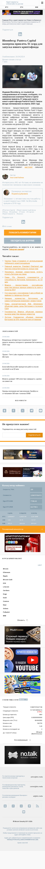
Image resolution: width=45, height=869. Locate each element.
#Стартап (30, 212)
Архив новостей (22, 843)
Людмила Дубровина (19, 194)
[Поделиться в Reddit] (31, 34)
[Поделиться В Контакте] (25, 34)
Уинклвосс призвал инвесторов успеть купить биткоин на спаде (24, 273)
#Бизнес (19, 214)
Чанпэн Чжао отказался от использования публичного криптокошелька (24, 262)
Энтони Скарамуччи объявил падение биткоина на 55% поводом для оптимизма (24, 318)
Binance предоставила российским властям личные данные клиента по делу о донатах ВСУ (24, 287)
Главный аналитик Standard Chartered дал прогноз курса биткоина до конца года (24, 267)
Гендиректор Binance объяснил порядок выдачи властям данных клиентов (24, 313)
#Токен (22, 212)
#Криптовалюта (8, 214)
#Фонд (5, 212)
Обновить (21, 620)
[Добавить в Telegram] (15, 34)
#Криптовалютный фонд (26, 210)
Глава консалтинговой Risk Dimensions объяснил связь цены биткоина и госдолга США (24, 306)
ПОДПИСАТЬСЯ (34, 435)
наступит (29, 167)
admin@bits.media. (24, 835)
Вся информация (21, 740)
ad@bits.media (38, 796)
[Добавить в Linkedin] (20, 34)
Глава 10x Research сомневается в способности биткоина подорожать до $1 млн (24, 279)
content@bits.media (36, 786)
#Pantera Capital (8, 210)
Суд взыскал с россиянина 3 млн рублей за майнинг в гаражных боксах (24, 294)
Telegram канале (16, 249)
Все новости (20, 400)
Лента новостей (10, 331)
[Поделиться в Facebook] (4, 34)
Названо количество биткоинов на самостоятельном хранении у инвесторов (24, 299)
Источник (8, 226)
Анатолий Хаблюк (17, 178)
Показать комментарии (22, 232)
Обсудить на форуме (22, 240)
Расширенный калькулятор (12, 529)
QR (37, 839)
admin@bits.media (37, 777)
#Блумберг (13, 212)
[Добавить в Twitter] (9, 34)
